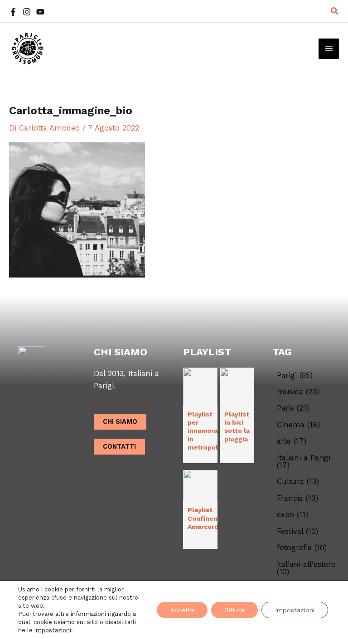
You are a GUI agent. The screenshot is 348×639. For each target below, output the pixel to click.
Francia (297, 498)
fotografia (302, 548)
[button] (335, 11)
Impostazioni (294, 610)
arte (291, 441)
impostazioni (52, 630)
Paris (293, 408)
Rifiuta (234, 610)
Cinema (298, 425)
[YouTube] (40, 12)
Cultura (298, 481)
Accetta (182, 610)
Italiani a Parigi (303, 462)
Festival (297, 531)
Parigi (295, 375)
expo (292, 514)
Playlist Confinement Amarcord (209, 518)
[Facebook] (13, 12)
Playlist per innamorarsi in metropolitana (211, 431)
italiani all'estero (306, 568)
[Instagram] (27, 12)
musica (298, 392)
